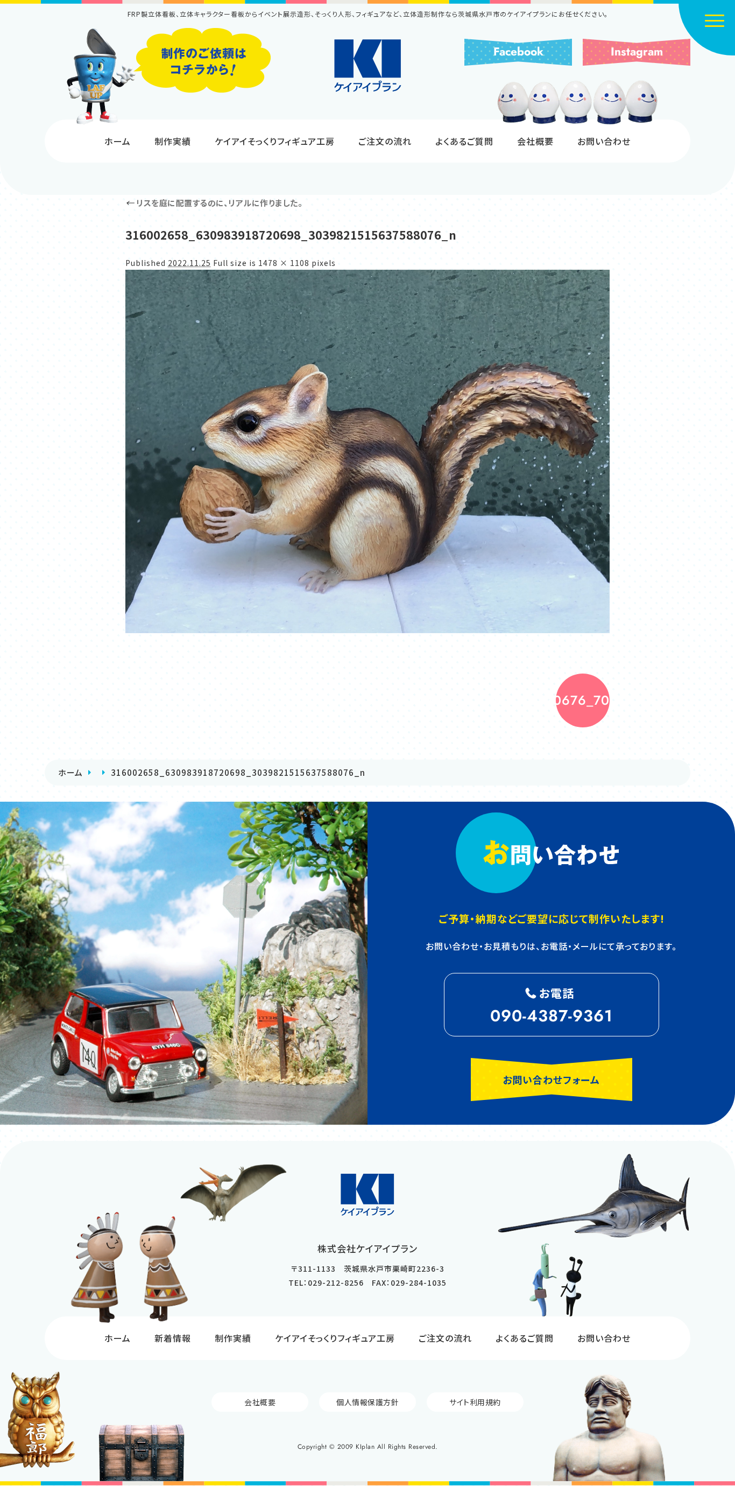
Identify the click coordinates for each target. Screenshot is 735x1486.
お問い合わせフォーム (551, 1080)
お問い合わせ (604, 141)
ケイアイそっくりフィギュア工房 (275, 141)
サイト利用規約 (475, 1402)
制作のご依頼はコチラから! (168, 76)
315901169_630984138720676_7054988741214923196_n (583, 700)
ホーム (117, 141)
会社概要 (535, 141)
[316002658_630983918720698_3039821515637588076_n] (367, 451)
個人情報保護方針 (367, 1402)
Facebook (518, 52)
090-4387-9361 (551, 1015)
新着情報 (172, 1337)
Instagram (637, 52)
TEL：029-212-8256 (326, 1282)
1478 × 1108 (283, 262)
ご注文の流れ (385, 141)
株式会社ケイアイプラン (367, 66)
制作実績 (172, 141)
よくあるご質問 (464, 141)
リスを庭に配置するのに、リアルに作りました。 (213, 202)
